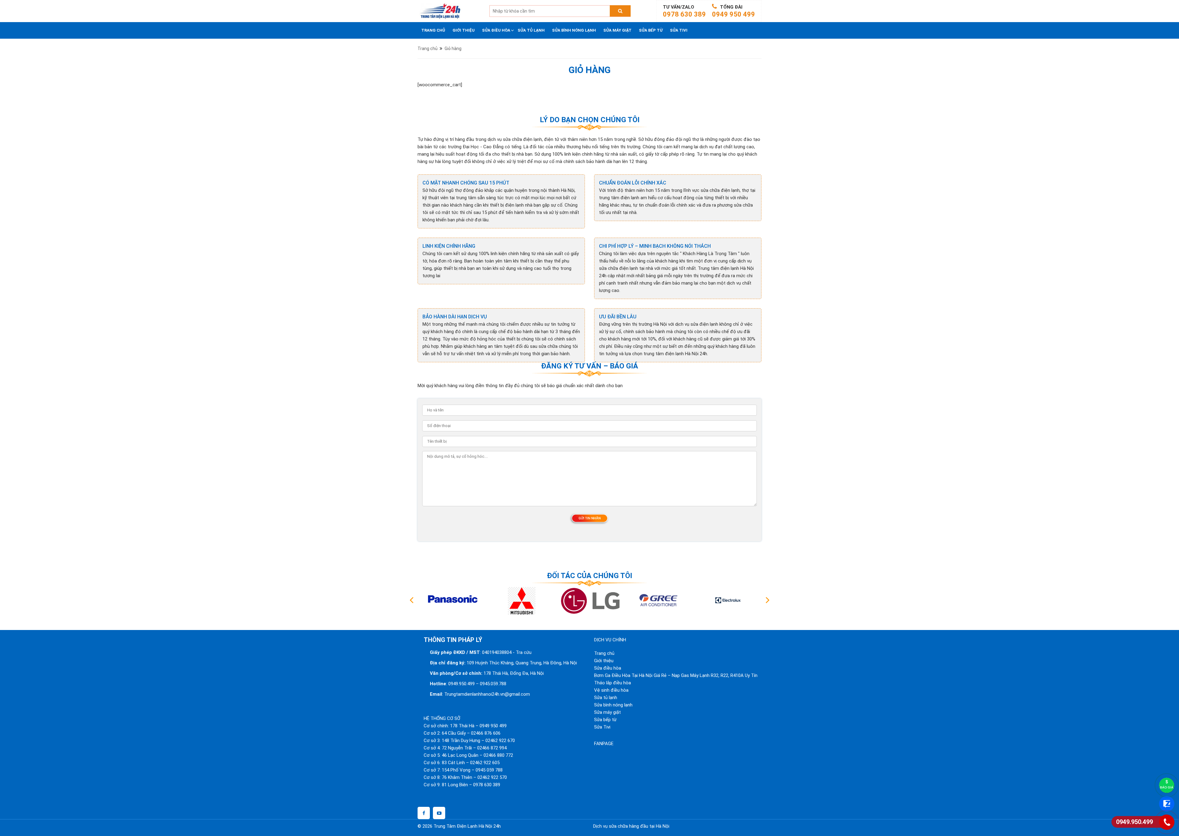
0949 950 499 (733, 14)
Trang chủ (433, 30)
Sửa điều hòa (496, 30)
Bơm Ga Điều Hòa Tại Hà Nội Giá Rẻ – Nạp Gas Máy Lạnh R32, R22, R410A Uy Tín (675, 675)
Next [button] (767, 601)
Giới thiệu (464, 30)
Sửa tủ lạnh (531, 30)
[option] (452, 601)
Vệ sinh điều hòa (611, 690)
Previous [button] (411, 601)
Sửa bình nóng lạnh (574, 30)
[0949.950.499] (1166, 822)
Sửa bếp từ (651, 30)
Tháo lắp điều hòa (612, 683)
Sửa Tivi (678, 30)
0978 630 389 (684, 14)
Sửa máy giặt (617, 30)
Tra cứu (523, 652)
